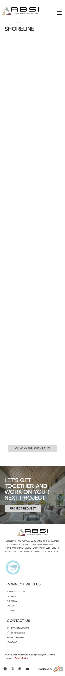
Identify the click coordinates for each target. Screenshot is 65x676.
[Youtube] (27, 669)
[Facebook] (5, 669)
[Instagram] (12, 669)
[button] (59, 13)
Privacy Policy (21, 658)
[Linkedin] (20, 669)
